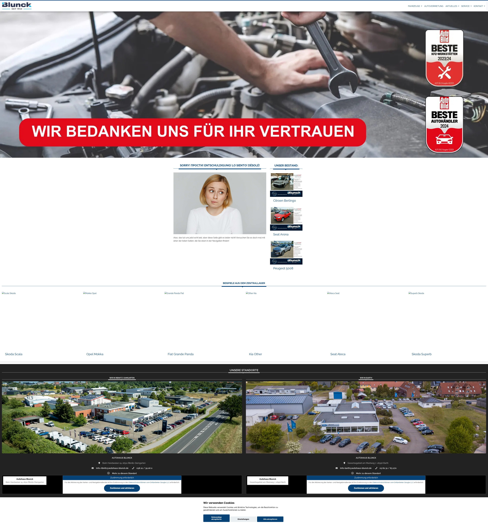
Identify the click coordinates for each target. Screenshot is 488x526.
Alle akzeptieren (270, 519)
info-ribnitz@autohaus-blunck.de (112, 468)
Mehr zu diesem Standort (124, 473)
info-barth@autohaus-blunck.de (356, 468)
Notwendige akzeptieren (216, 518)
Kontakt (478, 6)
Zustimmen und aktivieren (122, 488)
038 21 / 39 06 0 (144, 468)
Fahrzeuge (414, 6)
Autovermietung (433, 6)
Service (465, 6)
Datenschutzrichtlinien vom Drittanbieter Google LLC (149, 482)
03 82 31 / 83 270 (387, 468)
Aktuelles (452, 6)
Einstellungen (243, 519)
